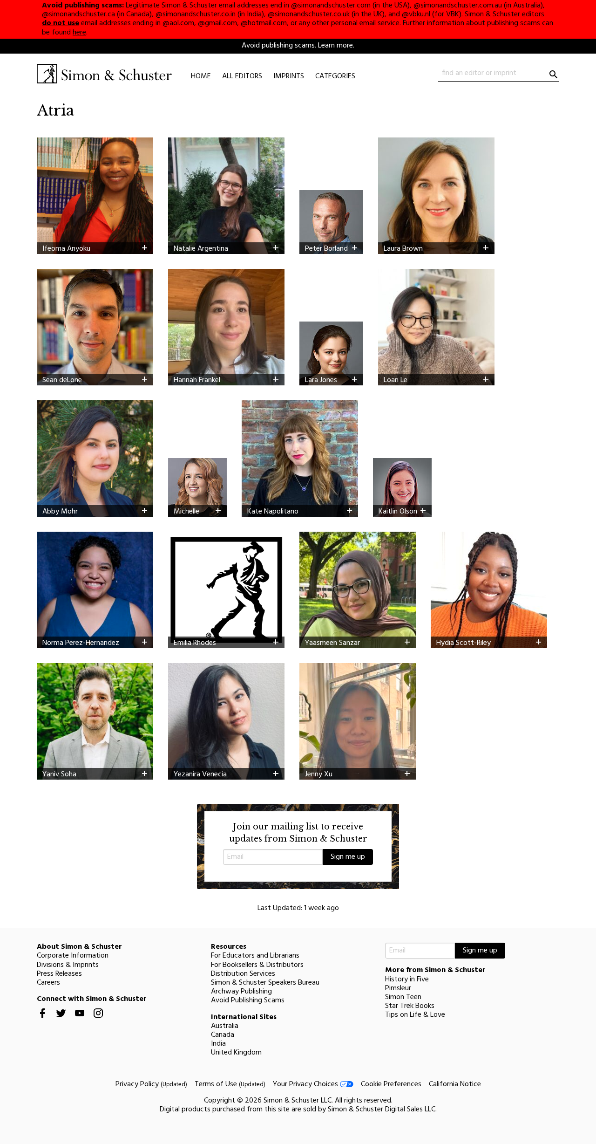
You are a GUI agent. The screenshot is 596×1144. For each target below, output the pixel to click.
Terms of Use (230, 1084)
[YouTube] (79, 1020)
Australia (224, 1026)
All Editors (242, 76)
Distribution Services (243, 974)
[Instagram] (98, 1020)
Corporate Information (72, 956)
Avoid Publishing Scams (247, 1000)
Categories (335, 76)
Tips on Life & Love (415, 1015)
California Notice (455, 1084)
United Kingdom (236, 1053)
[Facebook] (42, 1020)
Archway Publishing (241, 992)
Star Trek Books (409, 1006)
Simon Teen (403, 997)
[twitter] (61, 1020)
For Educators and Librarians (255, 956)
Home (201, 76)
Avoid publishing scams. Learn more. (298, 46)
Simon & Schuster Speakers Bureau (265, 983)
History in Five (407, 979)
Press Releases (59, 974)
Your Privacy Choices (306, 1084)
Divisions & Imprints (68, 965)
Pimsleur (398, 988)
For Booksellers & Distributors (257, 965)
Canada (222, 1035)
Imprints (288, 76)
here (79, 33)
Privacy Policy (151, 1084)
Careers (48, 983)
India (218, 1044)
